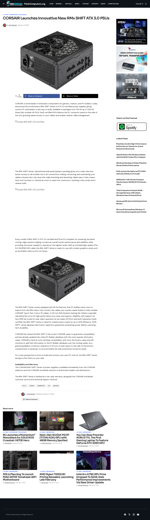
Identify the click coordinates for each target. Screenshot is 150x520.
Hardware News (13, 14)
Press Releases (22, 14)
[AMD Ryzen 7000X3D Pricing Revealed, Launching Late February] (57, 460)
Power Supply (41, 385)
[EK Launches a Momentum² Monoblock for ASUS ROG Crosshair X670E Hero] (20, 421)
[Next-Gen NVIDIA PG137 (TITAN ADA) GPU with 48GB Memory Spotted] (57, 421)
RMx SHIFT (56, 385)
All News (6, 14)
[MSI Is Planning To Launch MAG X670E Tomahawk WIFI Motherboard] (20, 460)
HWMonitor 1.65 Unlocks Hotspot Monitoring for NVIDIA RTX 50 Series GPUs (131, 182)
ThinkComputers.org (34, 3)
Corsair (32, 385)
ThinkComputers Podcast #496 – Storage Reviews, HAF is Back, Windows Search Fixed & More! (130, 192)
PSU (49, 385)
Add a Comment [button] (32, 399)
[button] (3, 4)
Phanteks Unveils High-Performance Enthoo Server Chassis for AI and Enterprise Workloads (131, 146)
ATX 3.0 (24, 385)
